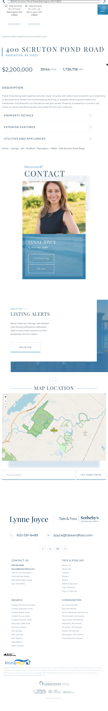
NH (22, 148)
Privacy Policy (54, 698)
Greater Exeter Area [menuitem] (20, 612)
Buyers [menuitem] (65, 576)
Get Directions (91, 474)
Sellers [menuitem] (65, 580)
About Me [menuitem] (66, 569)
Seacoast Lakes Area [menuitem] (20, 623)
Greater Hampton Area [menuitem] (22, 608)
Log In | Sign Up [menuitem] (69, 591)
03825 (54, 148)
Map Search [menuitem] (16, 642)
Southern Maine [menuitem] (18, 627)
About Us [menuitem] (66, 565)
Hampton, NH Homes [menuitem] (72, 623)
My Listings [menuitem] (16, 631)
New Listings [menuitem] (17, 634)
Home (5, 148)
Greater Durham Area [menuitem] (21, 620)
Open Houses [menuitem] (17, 645)
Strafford (30, 148)
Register (25, 347)
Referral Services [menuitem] (69, 584)
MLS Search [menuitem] (16, 638)
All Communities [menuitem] (70, 605)
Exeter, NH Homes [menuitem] (70, 631)
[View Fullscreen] (6, 407)
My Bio (41, 268)
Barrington (43, 148)
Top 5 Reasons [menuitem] (68, 587)
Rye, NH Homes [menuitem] (69, 608)
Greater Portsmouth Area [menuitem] (23, 605)
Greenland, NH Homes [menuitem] (72, 638)
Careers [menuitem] (65, 572)
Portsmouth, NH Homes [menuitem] (73, 616)
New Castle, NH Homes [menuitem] (72, 620)
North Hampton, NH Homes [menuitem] (75, 612)
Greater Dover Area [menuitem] (20, 616)
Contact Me (41, 258)
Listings (15, 148)
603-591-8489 (40, 247)
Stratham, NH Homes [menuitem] (72, 627)
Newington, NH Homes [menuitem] (72, 634)
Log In (82, 10)
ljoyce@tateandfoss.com (73, 535)
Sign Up (89, 10)
